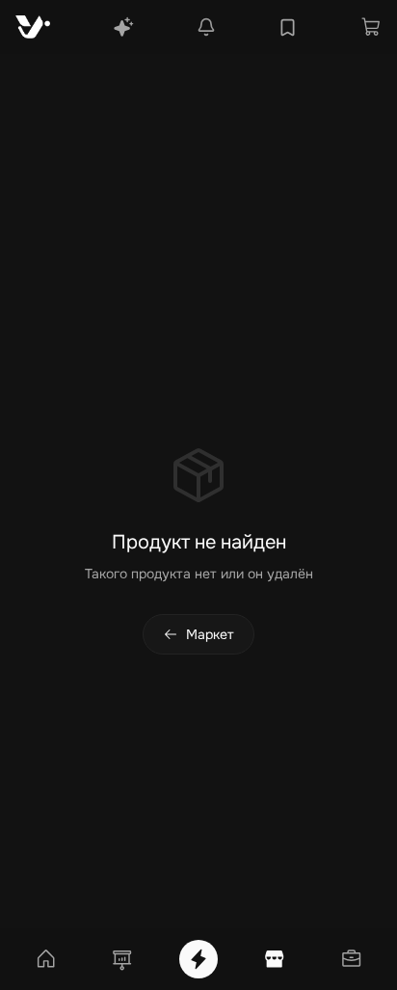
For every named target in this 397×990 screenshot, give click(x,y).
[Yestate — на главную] (32, 27)
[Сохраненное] (288, 27)
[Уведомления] (206, 27)
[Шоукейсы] (122, 959)
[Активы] (351, 959)
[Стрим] (198, 959)
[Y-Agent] (123, 27)
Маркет (210, 634)
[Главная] (46, 959)
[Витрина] (275, 959)
